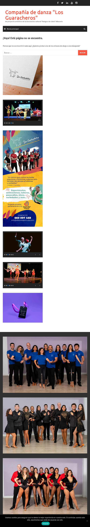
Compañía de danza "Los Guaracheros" (34, 15)
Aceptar (46, 523)
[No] (87, 521)
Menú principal (13, 29)
